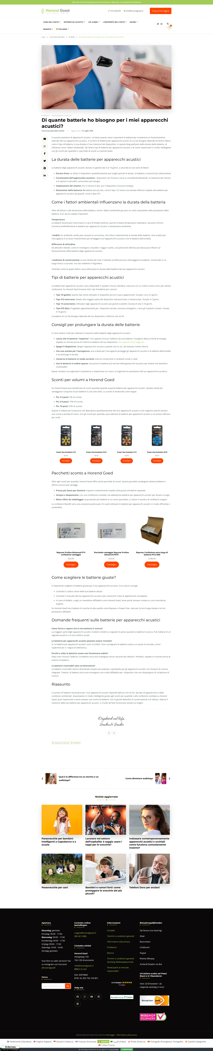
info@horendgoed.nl (84, 965)
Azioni (133, 22)
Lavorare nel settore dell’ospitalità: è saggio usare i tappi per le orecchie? (103, 841)
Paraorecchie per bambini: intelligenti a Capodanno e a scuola (59, 841)
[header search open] (168, 23)
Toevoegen (66, 461)
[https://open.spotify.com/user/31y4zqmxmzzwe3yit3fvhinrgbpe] (78, 1004)
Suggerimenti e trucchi (62, 116)
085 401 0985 (80, 936)
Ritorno (110, 953)
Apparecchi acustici (73, 22)
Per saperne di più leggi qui (131, 342)
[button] (121, 983)
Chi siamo (93, 22)
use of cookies (114, 1049)
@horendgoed (48, 967)
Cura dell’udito (51, 22)
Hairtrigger (110, 1035)
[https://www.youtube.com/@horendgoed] (92, 997)
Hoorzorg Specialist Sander (53, 131)
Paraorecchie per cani (55, 887)
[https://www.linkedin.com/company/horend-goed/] (99, 997)
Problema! (112, 947)
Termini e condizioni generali (120, 936)
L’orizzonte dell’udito (114, 22)
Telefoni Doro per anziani (144, 887)
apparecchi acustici (62, 743)
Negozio (47, 29)
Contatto (111, 930)
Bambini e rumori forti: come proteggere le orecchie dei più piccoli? (103, 890)
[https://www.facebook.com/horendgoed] (78, 997)
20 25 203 (82, 969)
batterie (77, 743)
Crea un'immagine (160, 11)
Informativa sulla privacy (118, 941)
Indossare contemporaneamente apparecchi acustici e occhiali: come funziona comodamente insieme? (149, 843)
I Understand (127, 1049)
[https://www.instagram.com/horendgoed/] (85, 997)
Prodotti (45, 116)
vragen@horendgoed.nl (85, 933)
